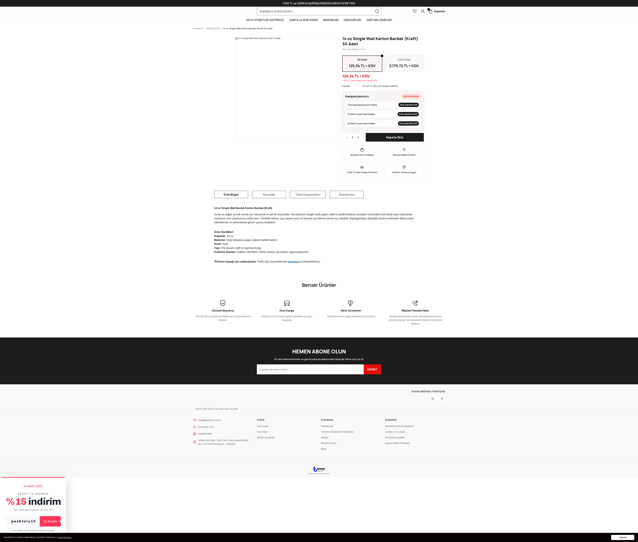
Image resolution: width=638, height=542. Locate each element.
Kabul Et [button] (622, 537)
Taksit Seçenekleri (307, 194)
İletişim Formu (328, 443)
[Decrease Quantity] (345, 137)
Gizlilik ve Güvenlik (395, 431)
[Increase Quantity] (360, 137)
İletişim (325, 437)
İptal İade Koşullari (394, 437)
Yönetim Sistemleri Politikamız (337, 431)
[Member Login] (423, 11)
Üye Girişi (262, 431)
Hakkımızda (327, 426)
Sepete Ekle (394, 137)
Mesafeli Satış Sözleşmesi (399, 426)
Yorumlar (269, 194)
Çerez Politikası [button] (64, 537)
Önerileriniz (347, 194)
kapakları (293, 261)
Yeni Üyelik (262, 426)
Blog (323, 448)
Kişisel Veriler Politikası (397, 443)
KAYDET (372, 369)
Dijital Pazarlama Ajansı (319, 473)
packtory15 (23, 521)
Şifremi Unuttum (265, 437)
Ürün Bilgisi (231, 194)
